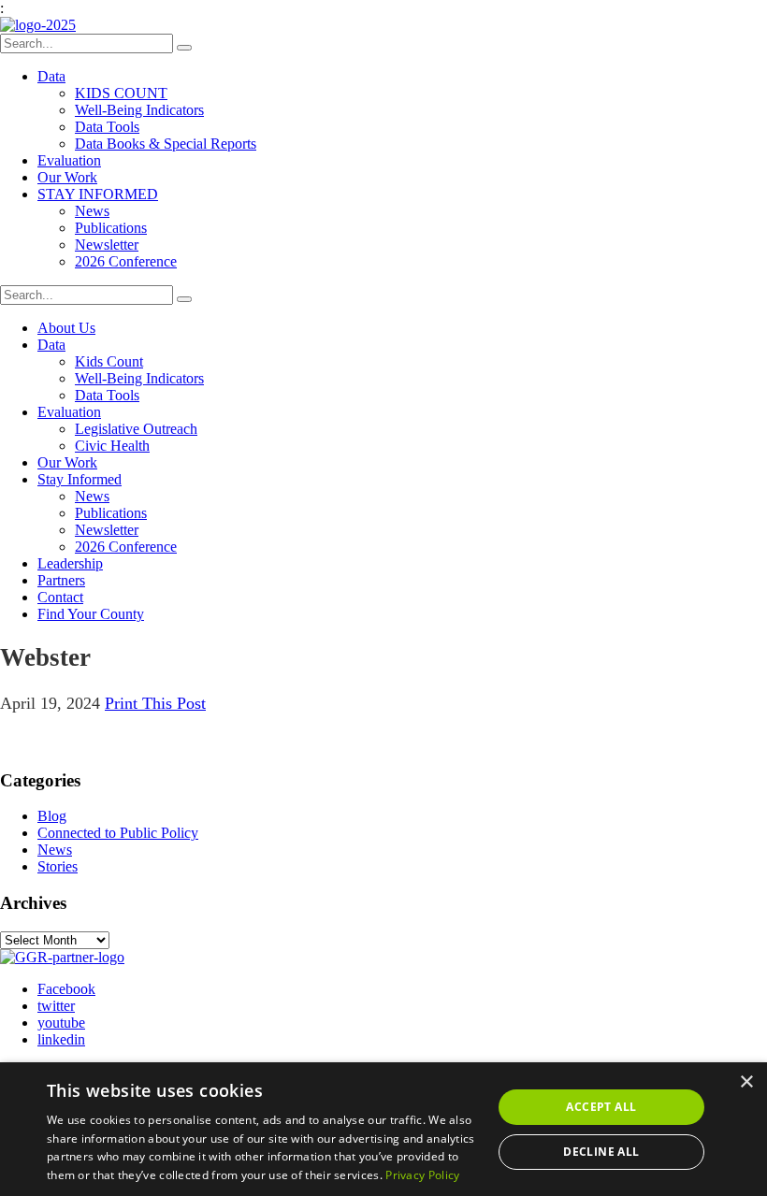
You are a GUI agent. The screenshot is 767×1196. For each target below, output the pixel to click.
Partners (61, 580)
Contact (60, 597)
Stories (57, 866)
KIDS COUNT (121, 93)
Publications (111, 228)
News (92, 211)
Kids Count (109, 361)
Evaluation (69, 160)
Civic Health (112, 446)
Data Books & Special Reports (165, 143)
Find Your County (90, 614)
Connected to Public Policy (117, 833)
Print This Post (155, 703)
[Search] (184, 47)
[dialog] (383, 1129)
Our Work (67, 177)
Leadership (70, 563)
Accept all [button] (601, 1107)
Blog (51, 816)
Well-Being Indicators (139, 110)
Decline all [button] (601, 1152)
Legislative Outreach (136, 429)
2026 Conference (126, 261)
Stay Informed (79, 479)
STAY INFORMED (97, 194)
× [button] (746, 1082)
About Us (66, 328)
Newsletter (106, 244)
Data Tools (107, 127)
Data (51, 76)
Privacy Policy (422, 1175)
